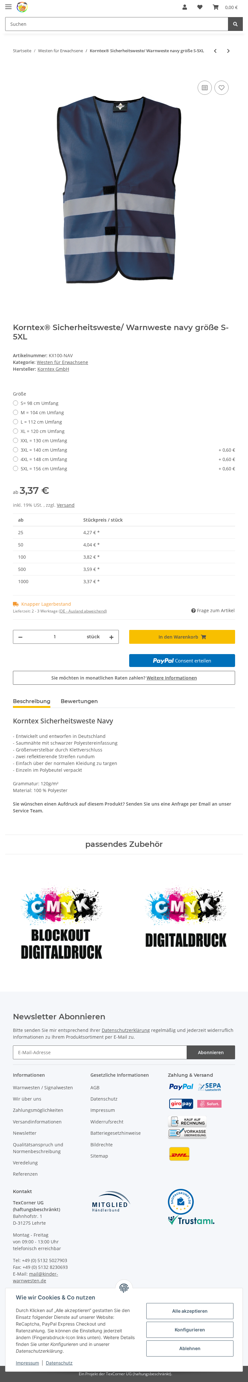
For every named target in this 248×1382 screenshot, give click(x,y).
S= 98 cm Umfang (39, 403)
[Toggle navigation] (8, 4)
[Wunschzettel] (200, 7)
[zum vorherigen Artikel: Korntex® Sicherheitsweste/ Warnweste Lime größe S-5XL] (215, 51)
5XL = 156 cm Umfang (128, 469)
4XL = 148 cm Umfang (128, 459)
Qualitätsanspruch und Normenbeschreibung (38, 1148)
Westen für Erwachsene (62, 362)
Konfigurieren (190, 1329)
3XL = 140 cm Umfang (128, 450)
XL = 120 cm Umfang (43, 431)
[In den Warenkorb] (18, 71)
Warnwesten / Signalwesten (43, 1087)
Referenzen (25, 1174)
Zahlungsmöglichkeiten (38, 1110)
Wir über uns (27, 1099)
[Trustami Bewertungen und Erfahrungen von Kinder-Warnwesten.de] (191, 1219)
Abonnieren (211, 1052)
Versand (66, 505)
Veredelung (25, 1163)
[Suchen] (235, 24)
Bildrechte (101, 1145)
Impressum (102, 1110)
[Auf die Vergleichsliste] (205, 88)
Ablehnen (190, 1348)
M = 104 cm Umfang (42, 412)
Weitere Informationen (172, 678)
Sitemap (99, 1156)
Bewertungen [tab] (79, 701)
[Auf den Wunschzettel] (221, 88)
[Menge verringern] (20, 636)
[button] (184, 7)
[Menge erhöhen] (111, 636)
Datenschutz (104, 1099)
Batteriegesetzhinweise (115, 1133)
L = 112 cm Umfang (41, 422)
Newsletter (24, 1133)
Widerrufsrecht (106, 1122)
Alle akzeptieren (190, 1311)
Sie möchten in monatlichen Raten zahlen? (124, 678)
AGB (94, 1087)
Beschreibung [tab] (31, 701)
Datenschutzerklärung (126, 1030)
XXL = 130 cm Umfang (44, 440)
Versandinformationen (37, 1122)
